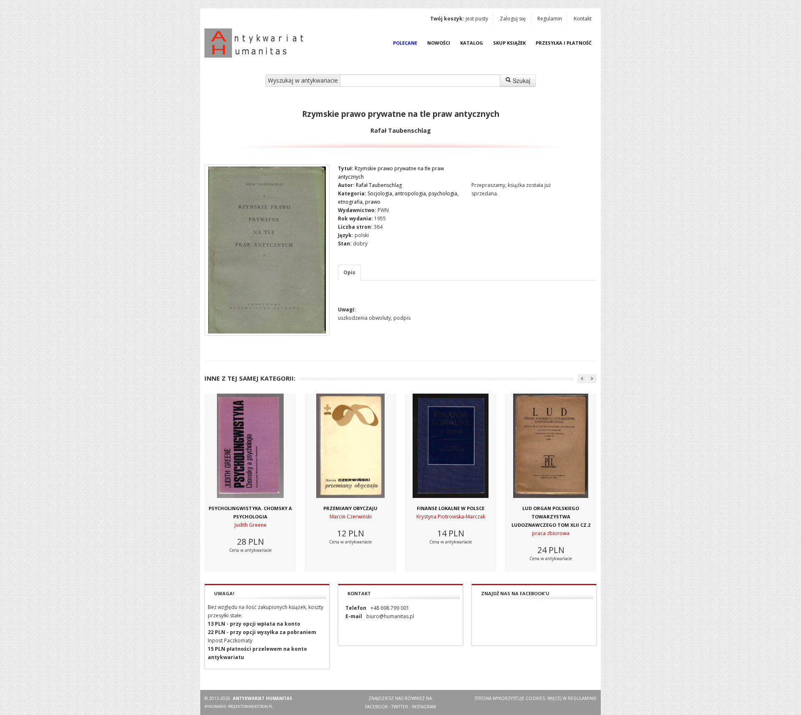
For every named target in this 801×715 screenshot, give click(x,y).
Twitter (399, 707)
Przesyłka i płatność (564, 43)
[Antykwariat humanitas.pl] (256, 43)
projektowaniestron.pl (250, 706)
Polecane (405, 43)
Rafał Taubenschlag (379, 185)
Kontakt (583, 18)
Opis (349, 272)
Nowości (438, 43)
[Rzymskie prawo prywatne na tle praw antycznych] (267, 250)
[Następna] (592, 378)
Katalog (471, 43)
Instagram (424, 707)
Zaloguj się (513, 18)
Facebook (376, 707)
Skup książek (509, 43)
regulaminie (582, 698)
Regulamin (549, 18)
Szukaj (520, 80)
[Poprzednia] (582, 378)
